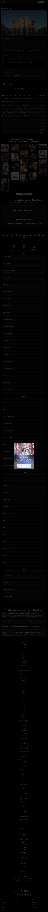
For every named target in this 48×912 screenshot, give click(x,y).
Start (24, 466)
